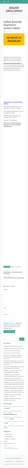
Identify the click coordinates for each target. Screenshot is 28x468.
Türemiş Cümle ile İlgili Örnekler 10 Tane (14, 406)
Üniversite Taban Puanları (10, 448)
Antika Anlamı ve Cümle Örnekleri (12, 350)
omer (5, 30)
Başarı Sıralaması (14, 9)
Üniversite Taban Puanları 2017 (14, 458)
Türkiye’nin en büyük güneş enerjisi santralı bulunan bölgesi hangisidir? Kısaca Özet (13, 357)
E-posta (5, 314)
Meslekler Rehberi (9, 443)
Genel (5, 441)
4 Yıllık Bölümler (8, 436)
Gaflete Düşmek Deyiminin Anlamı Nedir (14, 277)
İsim (5, 308)
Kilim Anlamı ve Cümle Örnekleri (12, 353)
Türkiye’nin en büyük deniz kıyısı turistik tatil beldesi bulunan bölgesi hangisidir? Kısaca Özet (14, 362)
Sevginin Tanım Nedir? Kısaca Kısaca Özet (14, 348)
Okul (5, 446)
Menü (7, 1)
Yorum (6, 289)
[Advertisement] (15, 51)
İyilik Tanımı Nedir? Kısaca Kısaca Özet (13, 346)
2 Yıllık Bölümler (8, 434)
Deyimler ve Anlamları (15, 266)
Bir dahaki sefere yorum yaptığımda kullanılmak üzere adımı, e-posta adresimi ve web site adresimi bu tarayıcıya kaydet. (13, 325)
